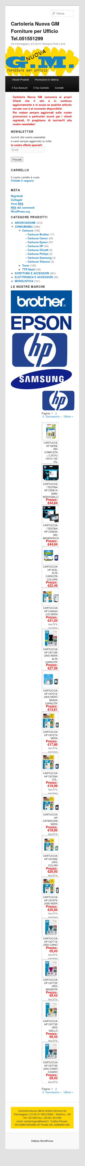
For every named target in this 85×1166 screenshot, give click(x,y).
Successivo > (53, 416)
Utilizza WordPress (42, 1141)
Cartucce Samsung (40, 258)
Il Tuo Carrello (41, 87)
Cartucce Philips (38, 254)
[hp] (40, 367)
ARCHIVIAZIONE (25, 223)
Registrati (17, 196)
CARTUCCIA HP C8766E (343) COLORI (50, 860)
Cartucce (27, 230)
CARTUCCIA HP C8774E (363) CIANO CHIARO (50, 1067)
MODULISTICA (24, 281)
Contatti (59, 87)
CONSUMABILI (24, 226)
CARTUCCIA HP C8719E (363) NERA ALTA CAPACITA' (50, 655)
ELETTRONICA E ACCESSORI (34, 277)
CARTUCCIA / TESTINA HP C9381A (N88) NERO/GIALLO (51, 490)
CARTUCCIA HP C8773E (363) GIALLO (50, 1025)
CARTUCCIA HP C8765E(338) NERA (50, 819)
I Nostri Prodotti (20, 79)
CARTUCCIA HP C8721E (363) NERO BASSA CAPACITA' (50, 697)
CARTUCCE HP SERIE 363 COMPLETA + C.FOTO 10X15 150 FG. (51, 452)
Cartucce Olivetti (38, 250)
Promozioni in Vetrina (47, 79)
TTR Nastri (28, 269)
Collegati (16, 200)
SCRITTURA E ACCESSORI (32, 273)
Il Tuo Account (19, 87)
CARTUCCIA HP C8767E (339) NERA (50, 900)
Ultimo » (68, 416)
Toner (25, 265)
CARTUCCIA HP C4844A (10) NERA (50, 611)
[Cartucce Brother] (41, 312)
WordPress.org (20, 211)
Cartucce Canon (38, 238)
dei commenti (23, 207)
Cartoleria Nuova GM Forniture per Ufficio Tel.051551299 (35, 31)
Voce (17, 204)
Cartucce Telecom (39, 261)
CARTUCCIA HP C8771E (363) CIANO (50, 941)
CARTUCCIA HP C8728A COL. (50, 776)
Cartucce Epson (38, 242)
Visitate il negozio (22, 180)
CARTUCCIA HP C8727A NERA (50, 735)
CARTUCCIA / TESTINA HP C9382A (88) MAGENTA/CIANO (53, 531)
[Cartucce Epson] (41, 330)
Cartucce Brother (38, 234)
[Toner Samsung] (41, 388)
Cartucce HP (35, 246)
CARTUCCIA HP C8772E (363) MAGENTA (50, 984)
